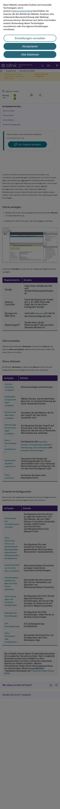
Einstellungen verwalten (30, 38)
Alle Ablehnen (30, 54)
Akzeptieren (30, 46)
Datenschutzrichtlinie (21, 11)
